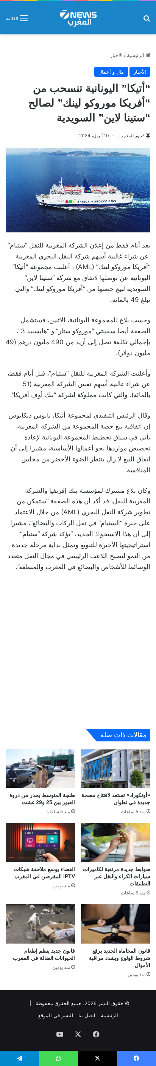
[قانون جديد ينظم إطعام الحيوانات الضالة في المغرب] (40, 923)
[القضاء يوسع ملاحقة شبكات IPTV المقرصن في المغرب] (40, 842)
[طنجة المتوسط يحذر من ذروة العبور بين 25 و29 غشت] (40, 768)
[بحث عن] (146, 20)
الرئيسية (136, 55)
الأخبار (116, 55)
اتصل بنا (86, 1015)
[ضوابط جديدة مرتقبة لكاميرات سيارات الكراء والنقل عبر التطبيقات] (115, 842)
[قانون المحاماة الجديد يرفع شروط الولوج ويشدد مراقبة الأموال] (115, 923)
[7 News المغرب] (78, 17)
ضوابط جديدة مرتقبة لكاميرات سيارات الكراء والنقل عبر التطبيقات (116, 876)
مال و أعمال (111, 72)
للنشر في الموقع (55, 1015)
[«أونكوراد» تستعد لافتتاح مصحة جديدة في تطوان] (115, 768)
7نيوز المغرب (132, 135)
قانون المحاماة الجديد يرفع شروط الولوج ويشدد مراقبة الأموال (119, 958)
